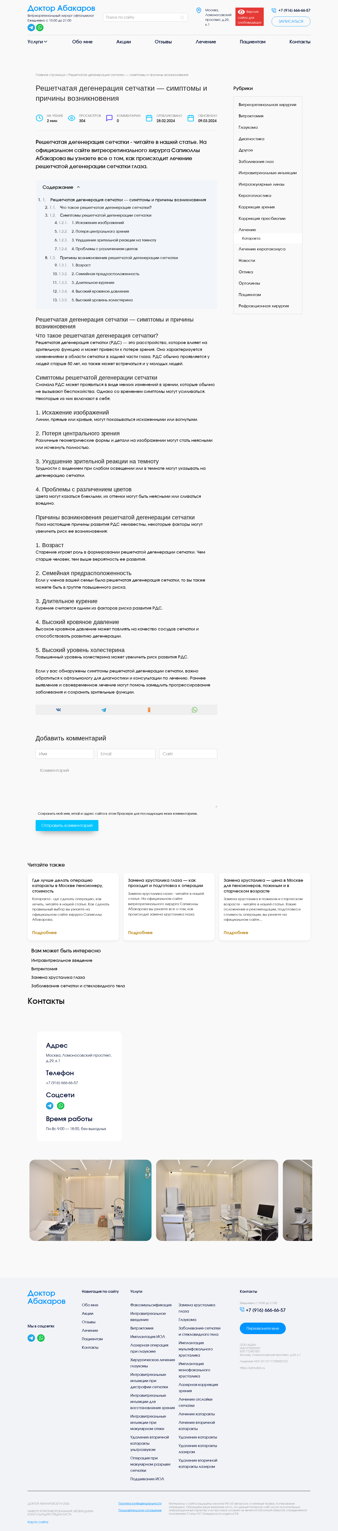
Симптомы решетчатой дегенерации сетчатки (105, 215)
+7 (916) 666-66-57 (294, 10)
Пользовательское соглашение (140, 1510)
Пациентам (253, 42)
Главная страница (50, 75)
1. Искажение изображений (98, 222)
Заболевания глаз (256, 161)
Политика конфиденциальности (139, 1503)
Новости (247, 260)
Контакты (299, 42)
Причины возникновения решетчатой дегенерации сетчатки (119, 257)
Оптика (246, 271)
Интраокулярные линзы (261, 184)
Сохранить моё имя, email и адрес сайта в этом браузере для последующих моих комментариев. (118, 814)
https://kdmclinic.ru (252, 1368)
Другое (246, 150)
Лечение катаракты (197, 1414)
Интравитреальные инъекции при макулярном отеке (148, 1422)
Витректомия (44, 968)
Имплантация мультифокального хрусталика (196, 1349)
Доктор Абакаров (61, 8)
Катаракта (251, 238)
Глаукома (248, 127)
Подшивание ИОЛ (147, 1479)
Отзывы (163, 42)
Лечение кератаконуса (262, 248)
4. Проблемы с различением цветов (105, 248)
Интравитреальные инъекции (268, 172)
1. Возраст (81, 265)
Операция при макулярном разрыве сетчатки (150, 1464)
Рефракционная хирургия (264, 305)
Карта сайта (38, 1522)
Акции (123, 42)
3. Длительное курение (93, 282)
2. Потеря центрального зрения (100, 231)
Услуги (35, 42)
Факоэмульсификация (151, 1305)
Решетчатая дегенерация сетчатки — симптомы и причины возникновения (128, 199)
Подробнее (44, 932)
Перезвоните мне (262, 1328)
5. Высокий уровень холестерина (102, 300)
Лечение (206, 42)
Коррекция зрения (257, 206)
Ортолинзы (249, 283)
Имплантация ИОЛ (147, 1336)
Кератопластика (255, 195)
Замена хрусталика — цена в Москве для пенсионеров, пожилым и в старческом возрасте (263, 885)
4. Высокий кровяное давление (100, 291)
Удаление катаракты (198, 1437)
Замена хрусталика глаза (58, 977)
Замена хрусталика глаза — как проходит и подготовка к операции (165, 883)
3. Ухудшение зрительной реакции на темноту (114, 240)
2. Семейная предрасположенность (105, 273)
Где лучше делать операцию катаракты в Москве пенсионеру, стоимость (67, 885)
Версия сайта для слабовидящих (249, 17)
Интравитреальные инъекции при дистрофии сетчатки (149, 1380)
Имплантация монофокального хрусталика (194, 1369)
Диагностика (251, 138)
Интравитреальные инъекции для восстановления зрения (152, 1401)
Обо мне (82, 42)
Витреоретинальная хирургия (267, 104)
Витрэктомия (251, 115)
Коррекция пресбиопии (262, 218)
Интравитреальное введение (61, 960)
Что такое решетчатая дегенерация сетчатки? (106, 207)
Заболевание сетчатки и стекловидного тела (78, 985)
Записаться (291, 21)
